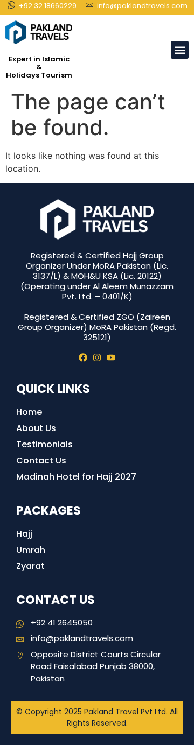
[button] (180, 50)
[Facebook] (83, 357)
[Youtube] (111, 357)
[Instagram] (97, 357)
